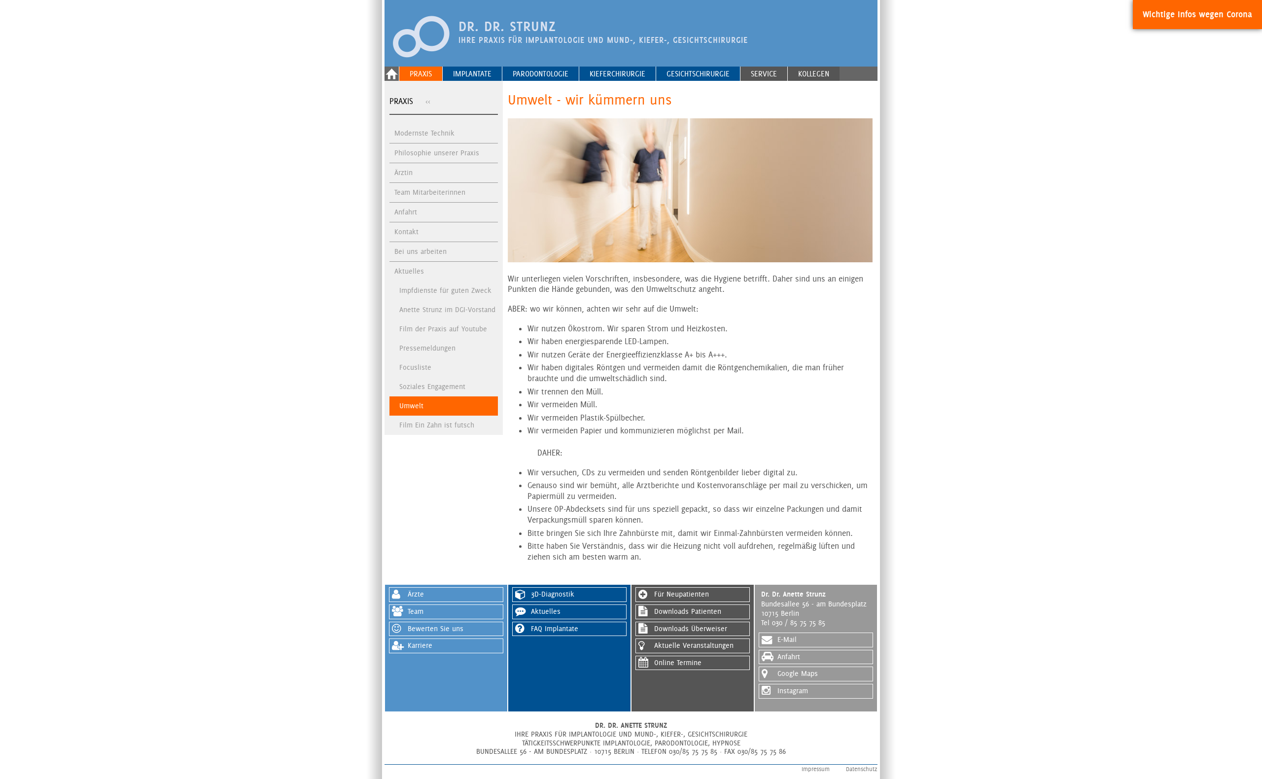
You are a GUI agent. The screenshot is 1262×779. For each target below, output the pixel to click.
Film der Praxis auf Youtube (443, 328)
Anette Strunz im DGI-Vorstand (447, 309)
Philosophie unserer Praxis (436, 152)
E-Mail (787, 639)
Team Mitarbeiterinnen (429, 192)
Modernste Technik (424, 133)
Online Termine (677, 662)
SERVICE (764, 73)
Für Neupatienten (681, 594)
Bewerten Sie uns (435, 628)
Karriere (420, 645)
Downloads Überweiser (690, 628)
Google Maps (797, 673)
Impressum (816, 769)
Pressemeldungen (427, 348)
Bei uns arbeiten (420, 251)
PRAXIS (421, 73)
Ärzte (416, 594)
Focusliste (415, 367)
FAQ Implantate (554, 628)
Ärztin (403, 172)
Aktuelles (409, 271)
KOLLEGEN (813, 73)
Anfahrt (405, 212)
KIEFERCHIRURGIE (617, 73)
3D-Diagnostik (552, 594)
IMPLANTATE (472, 73)
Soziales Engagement (432, 386)
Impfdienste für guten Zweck (445, 290)
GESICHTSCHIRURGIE (698, 73)
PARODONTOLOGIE (540, 73)
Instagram (792, 690)
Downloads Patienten (687, 611)
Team (415, 611)
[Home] (392, 74)
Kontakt (406, 231)
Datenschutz (861, 769)
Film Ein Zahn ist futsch (436, 425)
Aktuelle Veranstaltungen (694, 645)
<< (427, 101)
